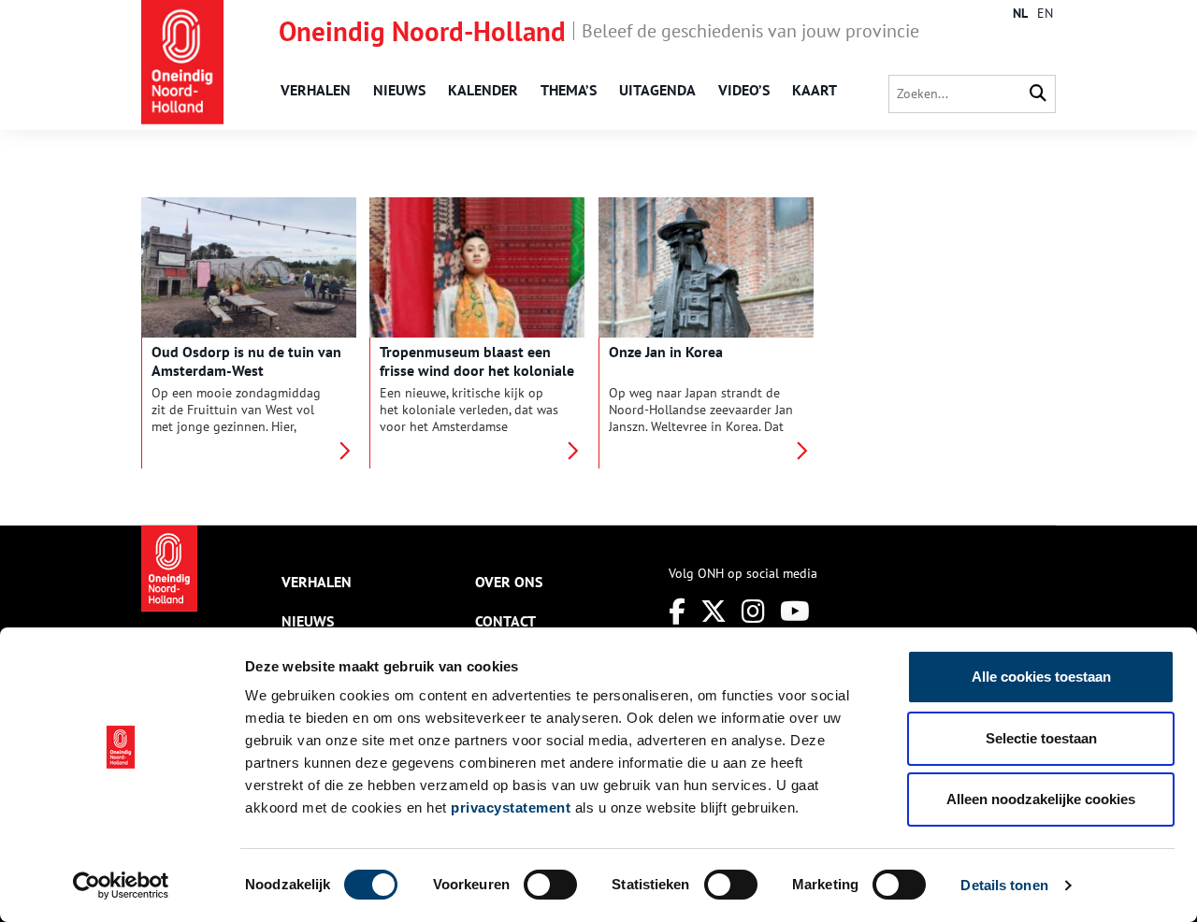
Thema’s (569, 89)
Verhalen (316, 89)
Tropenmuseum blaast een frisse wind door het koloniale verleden (477, 370)
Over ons (508, 581)
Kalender (483, 89)
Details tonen (1003, 885)
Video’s (744, 89)
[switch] (550, 885)
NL (1020, 13)
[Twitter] (713, 611)
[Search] (1038, 94)
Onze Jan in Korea (666, 351)
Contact (505, 621)
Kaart (814, 89)
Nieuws (399, 89)
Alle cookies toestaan (1041, 676)
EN (1045, 13)
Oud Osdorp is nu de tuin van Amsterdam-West (246, 361)
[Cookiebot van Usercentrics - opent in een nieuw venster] (121, 886)
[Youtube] (795, 611)
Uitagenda (657, 89)
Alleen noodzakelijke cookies (1040, 799)
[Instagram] (753, 611)
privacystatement (510, 807)
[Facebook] (677, 611)
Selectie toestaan (1041, 738)
